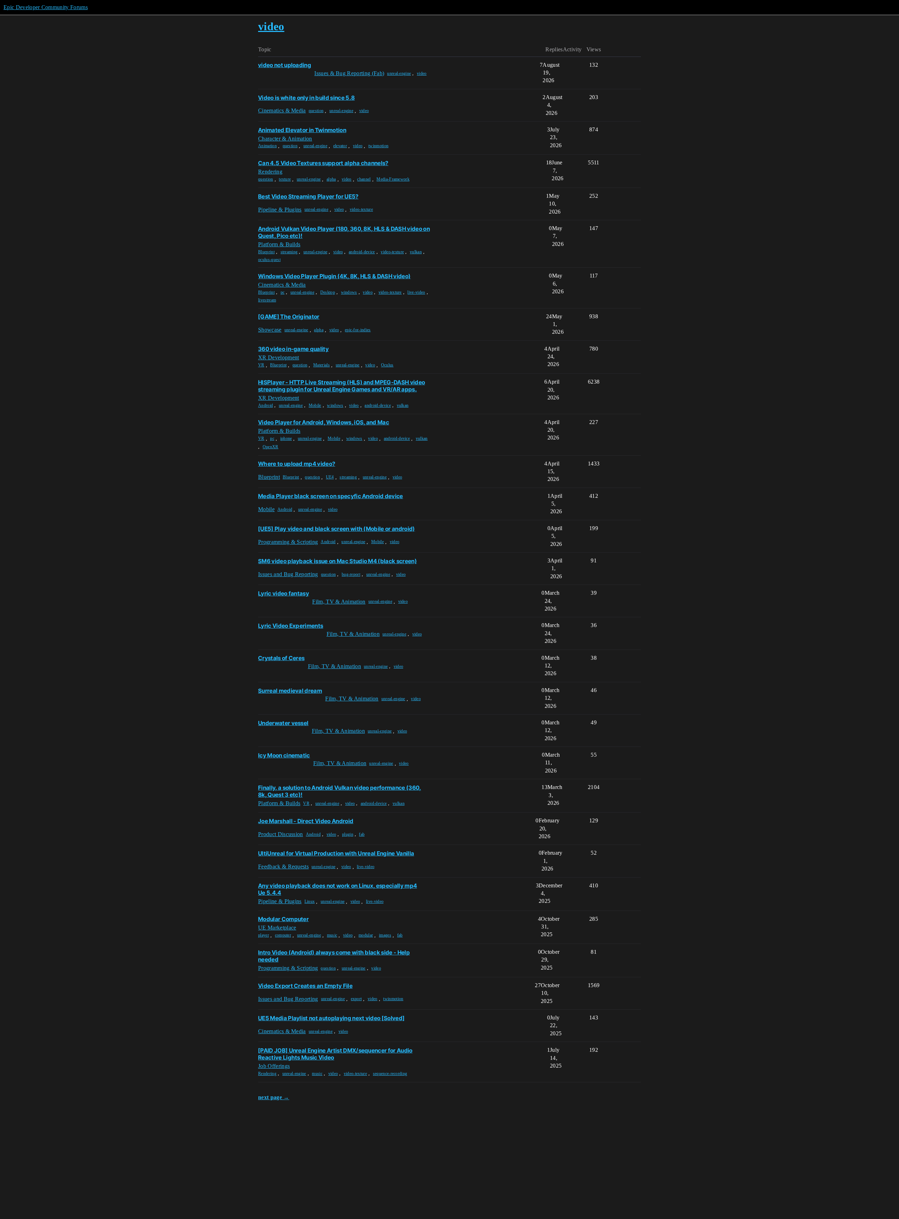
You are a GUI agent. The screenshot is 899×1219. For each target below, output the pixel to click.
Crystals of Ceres (281, 657)
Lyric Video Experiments (290, 625)
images (385, 935)
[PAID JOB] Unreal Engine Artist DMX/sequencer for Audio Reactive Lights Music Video (335, 1054)
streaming (289, 251)
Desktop (327, 292)
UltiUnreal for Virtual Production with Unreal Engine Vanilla (336, 853)
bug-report (351, 574)
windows (349, 292)
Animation (267, 145)
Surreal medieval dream (290, 690)
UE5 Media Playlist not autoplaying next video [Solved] (331, 1018)
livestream (267, 300)
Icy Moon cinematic (284, 755)
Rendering (267, 1073)
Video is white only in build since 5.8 (306, 97)
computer (283, 935)
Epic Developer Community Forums (46, 7)
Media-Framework (392, 179)
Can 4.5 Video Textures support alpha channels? (323, 163)
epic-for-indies (358, 329)
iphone (286, 438)
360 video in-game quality (293, 348)
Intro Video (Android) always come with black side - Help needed (334, 956)
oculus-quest (269, 259)
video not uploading (284, 65)
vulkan (416, 251)
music (332, 935)
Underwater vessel (283, 722)
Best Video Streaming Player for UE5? (308, 196)
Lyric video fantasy (283, 593)
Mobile (315, 405)
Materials (321, 365)
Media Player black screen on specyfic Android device (330, 496)
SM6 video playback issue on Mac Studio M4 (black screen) (337, 561)
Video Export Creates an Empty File (305, 985)
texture (285, 179)
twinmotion (378, 145)
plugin (347, 834)
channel (363, 179)
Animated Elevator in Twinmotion (302, 129)
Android (265, 405)
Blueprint (266, 251)
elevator (340, 145)
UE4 (330, 477)
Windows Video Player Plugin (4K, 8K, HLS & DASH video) (334, 276)
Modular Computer (283, 919)
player (263, 935)
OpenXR (270, 446)
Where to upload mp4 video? (296, 463)
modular (366, 935)
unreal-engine (399, 73)
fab (362, 834)
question (316, 110)
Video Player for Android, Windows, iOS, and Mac (323, 422)
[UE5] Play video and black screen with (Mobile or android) (336, 528)
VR (261, 365)
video (422, 73)
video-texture (361, 209)
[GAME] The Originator (289, 316)
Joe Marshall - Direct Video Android (305, 820)
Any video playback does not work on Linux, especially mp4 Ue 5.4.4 (337, 889)
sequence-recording (390, 1073)
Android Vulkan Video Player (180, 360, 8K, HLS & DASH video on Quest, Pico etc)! (344, 232)
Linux (309, 901)
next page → (273, 1097)
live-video (416, 292)
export (356, 998)
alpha (331, 179)
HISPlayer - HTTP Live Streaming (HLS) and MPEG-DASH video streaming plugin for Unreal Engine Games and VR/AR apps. (341, 386)
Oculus (387, 365)
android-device (362, 251)
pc (283, 292)
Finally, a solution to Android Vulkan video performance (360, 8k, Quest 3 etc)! (339, 791)
